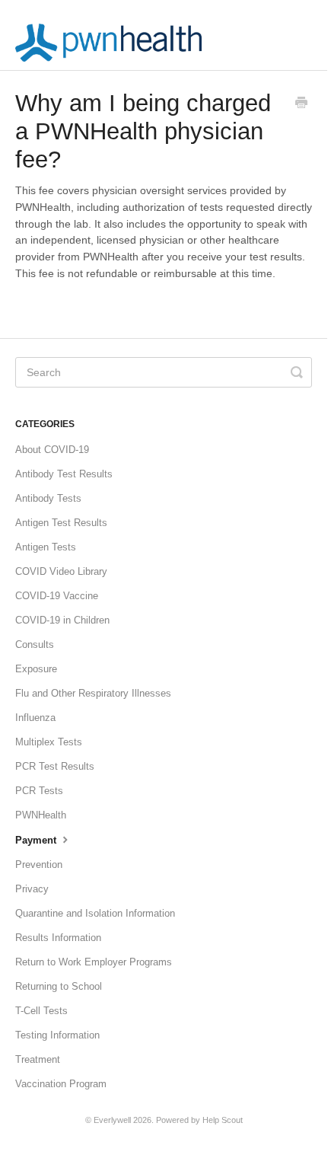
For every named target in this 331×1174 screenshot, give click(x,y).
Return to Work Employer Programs (93, 962)
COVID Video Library (61, 571)
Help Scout (222, 1120)
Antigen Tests (45, 547)
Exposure (36, 669)
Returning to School (58, 986)
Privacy (32, 889)
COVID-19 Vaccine (56, 595)
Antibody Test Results (64, 474)
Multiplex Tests (48, 742)
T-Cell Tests (41, 1010)
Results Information (58, 937)
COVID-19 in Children (62, 620)
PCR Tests (39, 790)
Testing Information (57, 1035)
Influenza (35, 717)
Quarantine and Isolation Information (95, 913)
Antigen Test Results (61, 522)
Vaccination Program (61, 1083)
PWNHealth (40, 815)
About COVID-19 (52, 449)
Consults (34, 644)
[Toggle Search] (297, 372)
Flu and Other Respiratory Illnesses (93, 693)
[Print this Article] (301, 104)
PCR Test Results (54, 766)
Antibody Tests (48, 498)
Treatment (37, 1059)
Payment (37, 840)
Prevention (38, 864)
